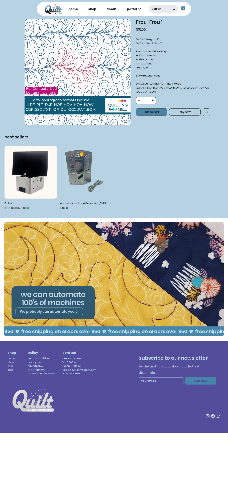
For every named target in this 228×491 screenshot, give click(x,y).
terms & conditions (39, 358)
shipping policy (36, 369)
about (11, 362)
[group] (114, 178)
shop (11, 366)
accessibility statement (42, 373)
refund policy (35, 366)
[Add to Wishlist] (206, 112)
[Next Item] (126, 72)
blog (10, 369)
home (11, 358)
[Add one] (152, 100)
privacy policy (36, 362)
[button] (183, 7)
